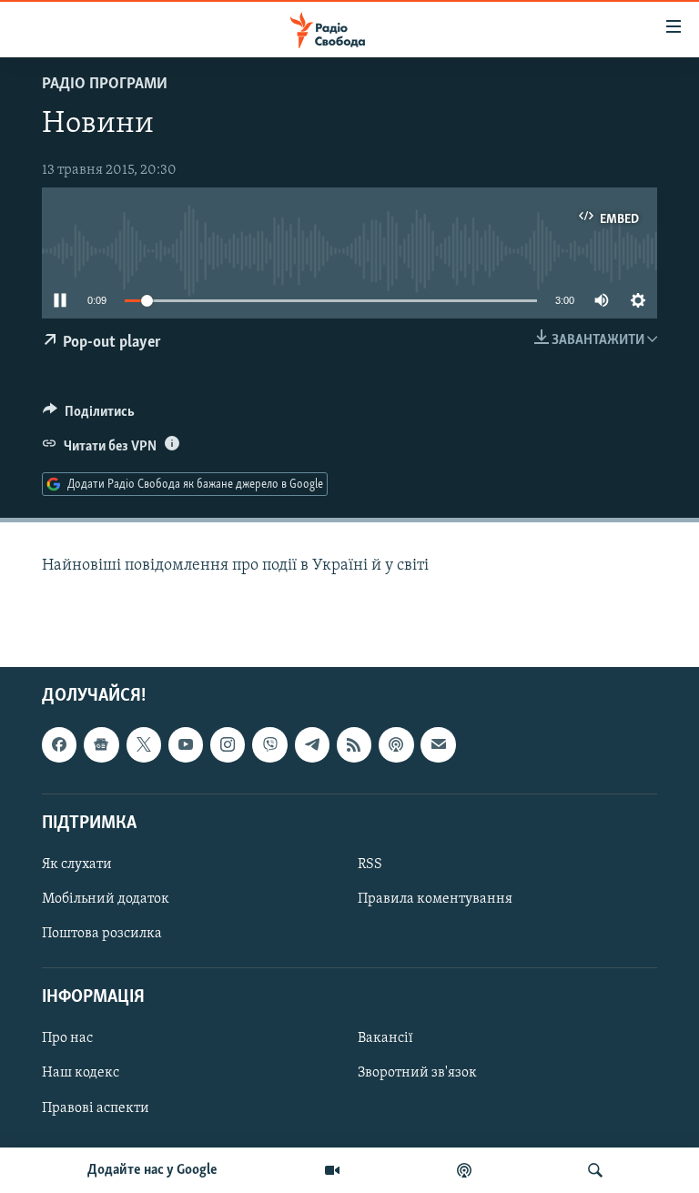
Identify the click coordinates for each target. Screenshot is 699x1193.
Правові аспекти (95, 1108)
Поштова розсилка (102, 933)
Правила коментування (435, 899)
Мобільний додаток (105, 899)
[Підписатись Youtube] (185, 744)
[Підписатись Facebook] (59, 744)
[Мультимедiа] (332, 1170)
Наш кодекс (80, 1074)
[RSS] (354, 744)
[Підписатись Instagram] (227, 744)
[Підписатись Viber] (269, 744)
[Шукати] (595, 1170)
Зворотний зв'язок (417, 1074)
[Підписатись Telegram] (312, 744)
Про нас (67, 1039)
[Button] (89, 416)
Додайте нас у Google (152, 1170)
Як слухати (77, 864)
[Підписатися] (437, 744)
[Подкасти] (464, 1170)
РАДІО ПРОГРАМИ (104, 84)
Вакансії (385, 1039)
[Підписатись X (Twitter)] (144, 744)
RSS (370, 864)
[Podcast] (396, 744)
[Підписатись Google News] (101, 744)
